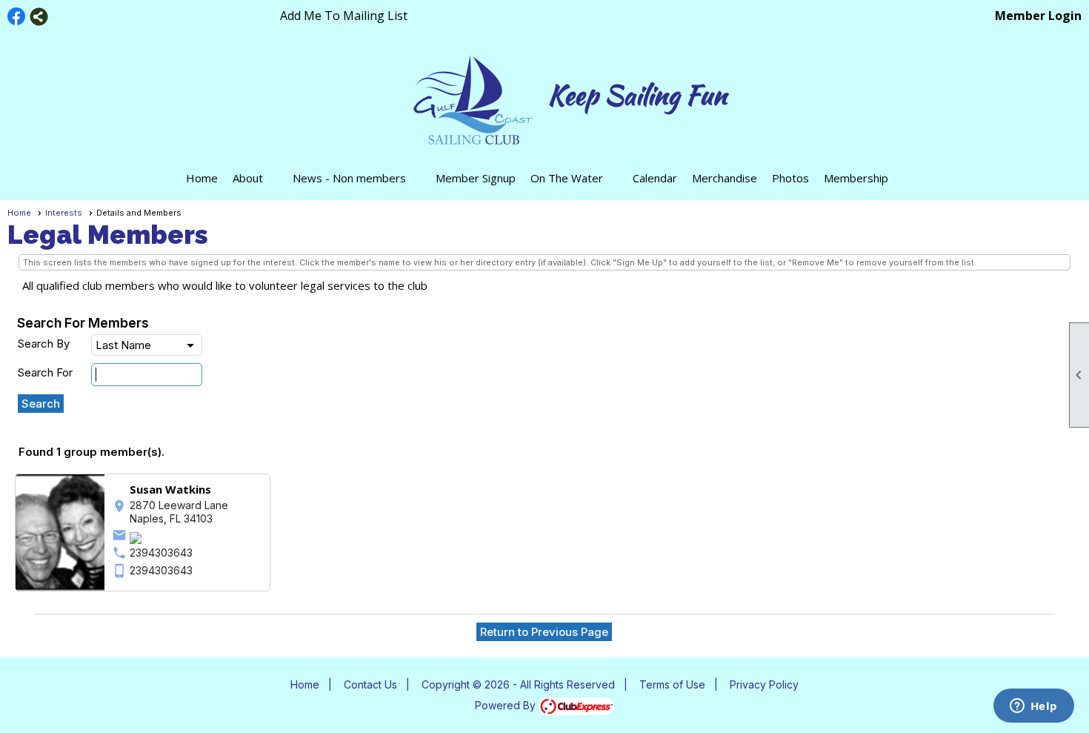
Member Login (1038, 15)
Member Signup (476, 177)
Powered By (507, 705)
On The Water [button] (566, 177)
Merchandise (724, 177)
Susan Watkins (170, 489)
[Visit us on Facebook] (16, 16)
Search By (43, 343)
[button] (41, 404)
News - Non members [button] (349, 177)
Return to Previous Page (544, 632)
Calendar (655, 177)
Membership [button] (856, 177)
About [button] (248, 177)
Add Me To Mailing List (343, 15)
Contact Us (370, 684)
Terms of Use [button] (672, 684)
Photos (790, 177)
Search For (45, 372)
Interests (63, 213)
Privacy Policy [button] (764, 684)
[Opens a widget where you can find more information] (1033, 707)
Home (202, 177)
